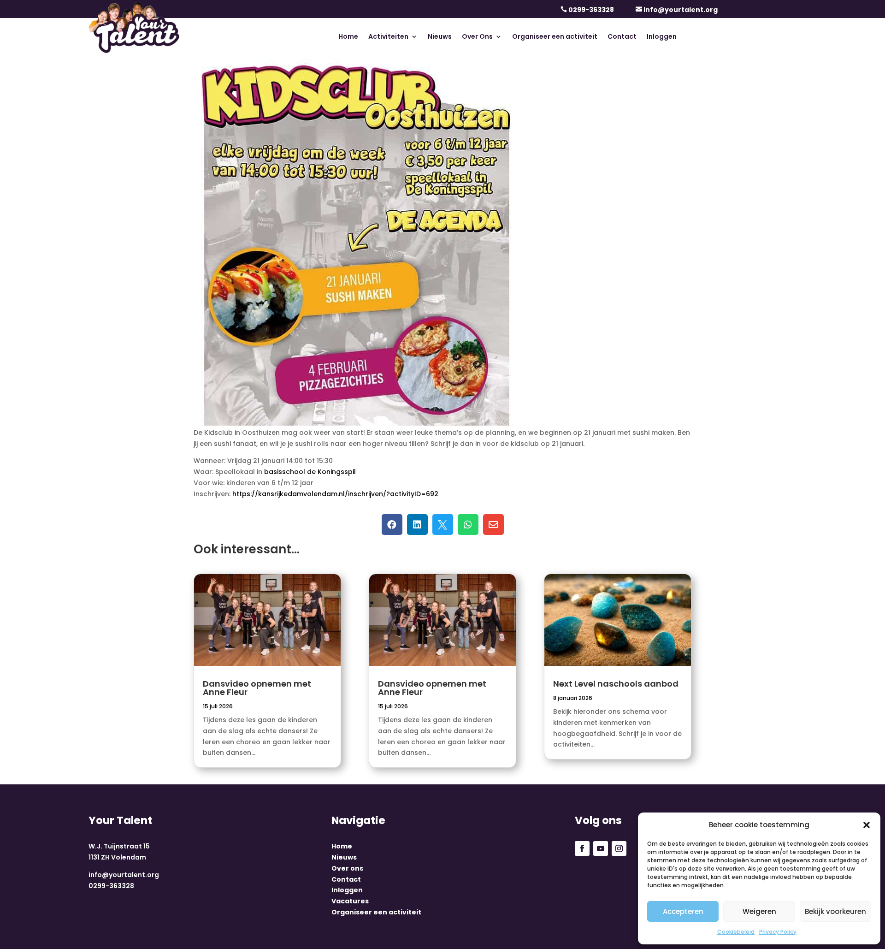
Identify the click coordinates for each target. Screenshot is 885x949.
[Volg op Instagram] (619, 848)
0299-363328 (591, 9)
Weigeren (759, 911)
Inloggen (662, 37)
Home (348, 37)
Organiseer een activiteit (554, 37)
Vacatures (350, 901)
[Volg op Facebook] (582, 848)
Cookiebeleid (736, 932)
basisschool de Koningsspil (310, 471)
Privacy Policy (777, 932)
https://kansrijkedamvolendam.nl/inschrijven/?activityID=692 (335, 493)
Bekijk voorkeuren (835, 911)
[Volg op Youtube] (600, 848)
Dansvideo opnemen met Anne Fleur (257, 688)
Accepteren (683, 911)
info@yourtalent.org (680, 9)
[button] (866, 825)
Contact (622, 37)
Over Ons (477, 37)
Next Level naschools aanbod (615, 683)
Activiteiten (388, 37)
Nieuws (440, 37)
